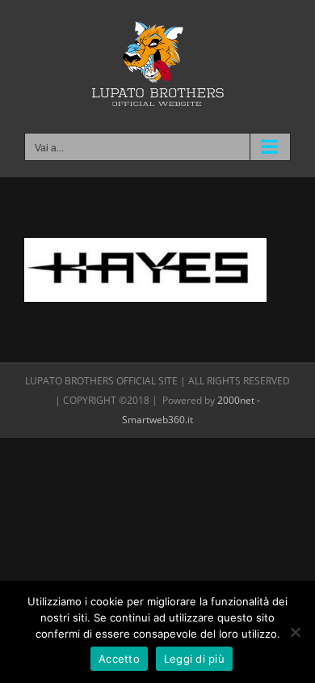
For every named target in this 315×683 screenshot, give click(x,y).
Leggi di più (194, 658)
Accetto (119, 658)
